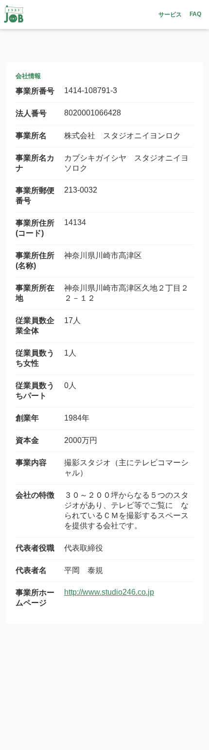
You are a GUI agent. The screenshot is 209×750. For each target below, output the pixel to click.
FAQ (195, 14)
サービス (170, 14)
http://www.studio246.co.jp (109, 592)
